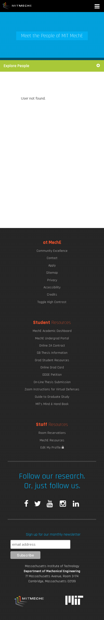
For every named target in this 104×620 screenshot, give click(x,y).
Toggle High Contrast (52, 302)
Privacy (52, 280)
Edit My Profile (51, 447)
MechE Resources (52, 440)
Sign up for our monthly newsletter (53, 534)
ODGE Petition (52, 375)
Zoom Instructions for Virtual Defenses (52, 389)
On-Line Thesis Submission (52, 382)
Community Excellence (52, 251)
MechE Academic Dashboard (52, 331)
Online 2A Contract (52, 345)
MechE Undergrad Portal (52, 338)
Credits (52, 294)
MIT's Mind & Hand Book (52, 404)
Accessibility (52, 287)
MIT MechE (17, 6)
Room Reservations (52, 433)
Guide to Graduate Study (52, 397)
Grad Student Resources (52, 360)
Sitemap (52, 273)
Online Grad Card (52, 367)
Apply (52, 265)
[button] (97, 7)
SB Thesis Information (52, 353)
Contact (52, 258)
